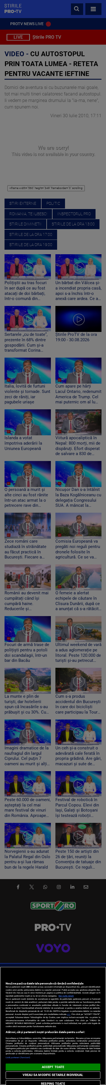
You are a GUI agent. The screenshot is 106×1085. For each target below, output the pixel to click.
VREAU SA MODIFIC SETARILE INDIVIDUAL (53, 1075)
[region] (53, 1026)
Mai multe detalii (66, 996)
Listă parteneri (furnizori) (18, 1057)
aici (68, 1014)
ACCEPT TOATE (53, 1067)
